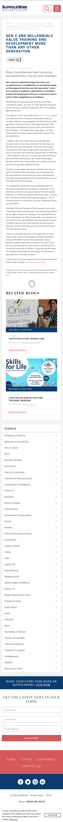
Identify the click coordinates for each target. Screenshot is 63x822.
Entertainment (11, 509)
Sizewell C (9, 619)
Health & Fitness (12, 546)
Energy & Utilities (12, 503)
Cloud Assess (25, 68)
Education (9, 497)
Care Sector (10, 466)
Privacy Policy (36, 795)
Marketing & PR (11, 576)
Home (8, 24)
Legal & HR (9, 564)
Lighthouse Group (28, 404)
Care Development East (30, 343)
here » (8, 275)
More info (14, 819)
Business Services (13, 460)
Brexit (7, 454)
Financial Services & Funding (18, 533)
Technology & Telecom (15, 632)
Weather (8, 662)
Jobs (6, 558)
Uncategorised (11, 656)
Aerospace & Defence (14, 435)
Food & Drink (10, 540)
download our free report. (35, 262)
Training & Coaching (27, 24)
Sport (7, 625)
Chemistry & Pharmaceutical (18, 478)
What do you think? (13, 668)
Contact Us (31, 766)
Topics (26, 759)
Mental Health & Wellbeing (16, 582)
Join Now (43, 684)
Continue (53, 815)
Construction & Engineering (17, 484)
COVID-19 (9, 490)
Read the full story (17, 350)
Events (7, 521)
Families (8, 527)
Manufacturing (11, 570)
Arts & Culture (11, 447)
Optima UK (9, 589)
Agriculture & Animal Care (16, 441)
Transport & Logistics (14, 650)
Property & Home (12, 601)
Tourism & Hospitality (14, 638)
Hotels (7, 552)
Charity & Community (14, 472)
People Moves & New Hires (17, 595)
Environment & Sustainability (18, 515)
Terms (49, 795)
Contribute (46, 759)
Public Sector (10, 607)
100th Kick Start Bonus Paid (27, 339)
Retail (7, 613)
